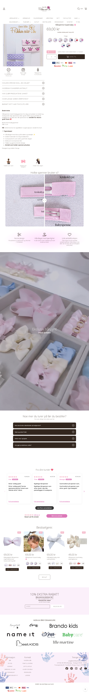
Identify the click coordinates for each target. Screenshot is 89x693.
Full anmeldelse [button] (14, 501)
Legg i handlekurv (12, 569)
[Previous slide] (4, 491)
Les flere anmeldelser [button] (44, 508)
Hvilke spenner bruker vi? (10, 675)
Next (42, 45)
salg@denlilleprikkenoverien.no (77, 661)
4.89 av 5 (37, 515)
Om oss (10, 663)
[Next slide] (84, 491)
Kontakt (9, 666)
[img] (13, 477)
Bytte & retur (28, 666)
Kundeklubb (27, 660)
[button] (81, 9)
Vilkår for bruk (28, 669)
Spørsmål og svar (10, 669)
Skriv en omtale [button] (57, 516)
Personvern (27, 672)
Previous (4, 45)
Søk (10, 660)
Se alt (44, 577)
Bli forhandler (10, 672)
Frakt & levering (28, 663)
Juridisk (27, 675)
